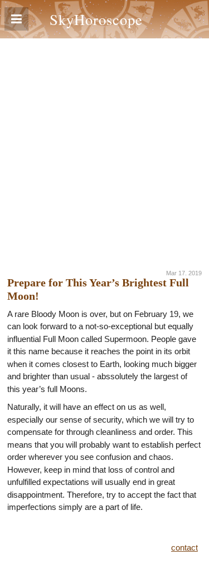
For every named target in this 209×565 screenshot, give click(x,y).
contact (184, 547)
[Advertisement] (104, 148)
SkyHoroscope (96, 19)
